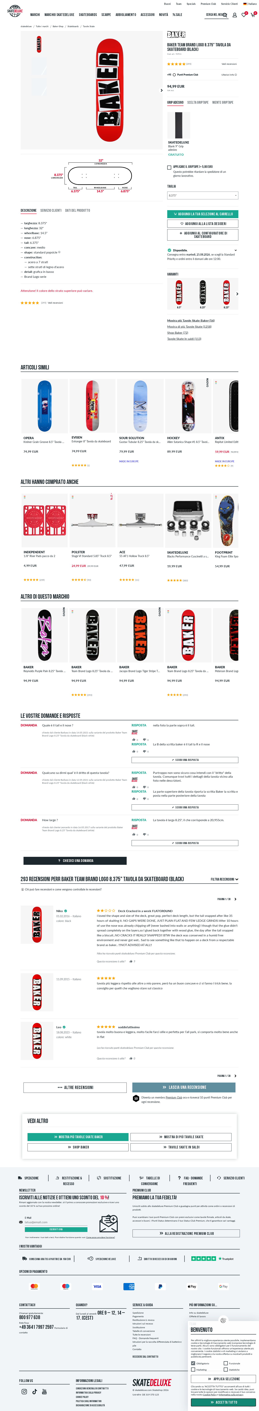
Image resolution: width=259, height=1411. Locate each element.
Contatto (137, 1349)
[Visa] (98, 1287)
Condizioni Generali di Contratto (92, 1388)
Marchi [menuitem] (35, 15)
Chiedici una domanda (77, 861)
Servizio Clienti (229, 3)
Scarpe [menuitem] (106, 15)
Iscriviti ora (56, 1229)
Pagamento (138, 1316)
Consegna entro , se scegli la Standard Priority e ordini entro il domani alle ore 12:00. (201, 254)
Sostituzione (112, 1178)
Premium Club (208, 3)
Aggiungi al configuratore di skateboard (205, 235)
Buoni (167, 3)
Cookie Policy (82, 1397)
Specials (191, 3)
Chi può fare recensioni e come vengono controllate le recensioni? (63, 889)
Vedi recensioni (229, 63)
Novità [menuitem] (163, 15)
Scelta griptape (198, 103)
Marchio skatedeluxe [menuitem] (60, 15)
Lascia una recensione (187, 1087)
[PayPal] (161, 1287)
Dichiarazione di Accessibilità (90, 1405)
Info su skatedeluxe (198, 1312)
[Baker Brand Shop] (202, 35)
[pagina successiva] (235, 899)
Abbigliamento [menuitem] (126, 15)
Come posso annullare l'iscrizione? (100, 1237)
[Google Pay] (224, 1287)
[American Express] (129, 1287)
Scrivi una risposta (187, 760)
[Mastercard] (35, 1287)
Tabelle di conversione (144, 1331)
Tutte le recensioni (142, 1334)
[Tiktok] (34, 1392)
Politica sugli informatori (88, 1401)
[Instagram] (24, 1392)
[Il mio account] (234, 15)
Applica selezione (226, 1379)
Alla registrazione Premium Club (189, 1234)
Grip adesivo (175, 103)
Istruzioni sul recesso (143, 1323)
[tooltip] (236, 75)
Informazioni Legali (89, 1381)
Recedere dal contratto (145, 1357)
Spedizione (31, 1178)
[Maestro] (66, 1287)
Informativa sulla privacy (88, 1392)
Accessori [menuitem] (148, 15)
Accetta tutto (226, 1403)
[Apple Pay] (193, 1287)
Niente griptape (222, 103)
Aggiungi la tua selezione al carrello (205, 214)
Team (179, 3)
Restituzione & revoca (143, 1320)
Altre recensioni (78, 1088)
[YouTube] (44, 1392)
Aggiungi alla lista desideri (205, 224)
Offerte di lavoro (197, 1316)
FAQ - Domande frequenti (146, 1338)
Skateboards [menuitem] (88, 15)
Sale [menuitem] (178, 15)
